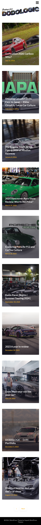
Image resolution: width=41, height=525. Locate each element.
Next (23, 509)
